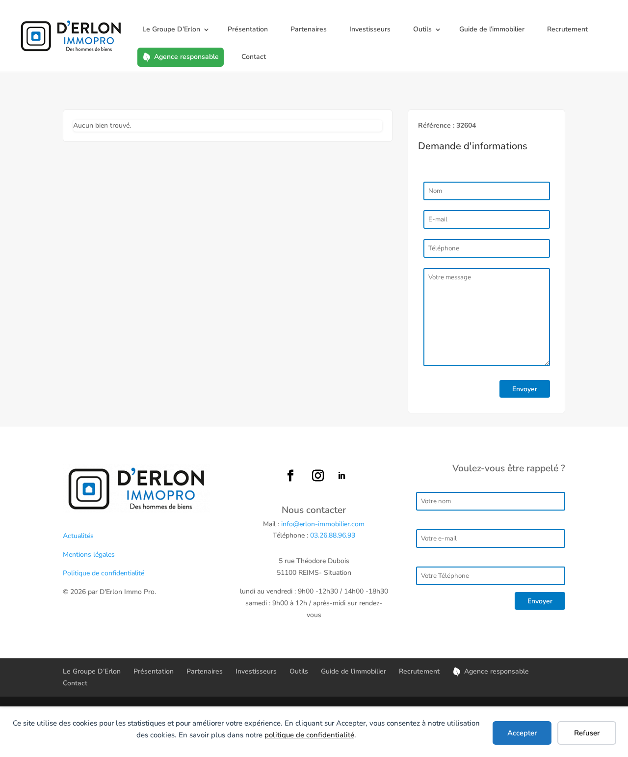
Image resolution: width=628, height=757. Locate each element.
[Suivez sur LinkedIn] (341, 476)
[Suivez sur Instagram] (318, 475)
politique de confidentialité (309, 735)
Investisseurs (370, 29)
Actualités (78, 536)
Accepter (522, 733)
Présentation (248, 29)
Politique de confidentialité (103, 573)
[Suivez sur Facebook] (290, 475)
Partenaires (308, 29)
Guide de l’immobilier (491, 29)
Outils (422, 29)
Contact (253, 56)
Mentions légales (89, 554)
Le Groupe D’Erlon (171, 29)
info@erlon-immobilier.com (323, 524)
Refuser (587, 733)
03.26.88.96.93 (332, 535)
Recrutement (567, 29)
